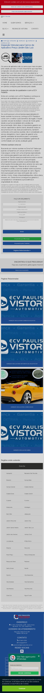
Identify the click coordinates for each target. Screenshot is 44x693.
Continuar (22, 688)
